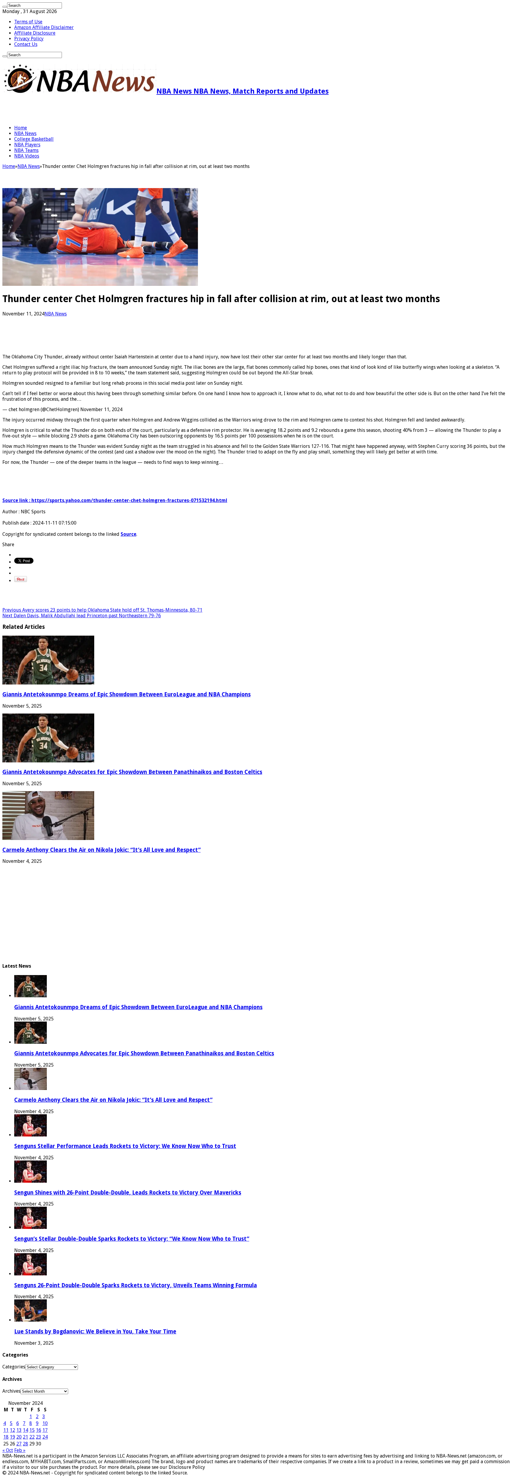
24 (45, 1437)
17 (45, 1430)
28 (25, 1444)
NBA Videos (26, 156)
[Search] (4, 7)
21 (25, 1437)
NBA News (25, 133)
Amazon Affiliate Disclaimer (44, 27)
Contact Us (25, 44)
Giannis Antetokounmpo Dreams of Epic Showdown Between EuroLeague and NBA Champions (126, 694)
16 (38, 1430)
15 (32, 1430)
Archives (11, 1391)
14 (25, 1430)
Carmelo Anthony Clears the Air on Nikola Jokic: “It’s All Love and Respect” (101, 850)
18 (6, 1437)
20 (19, 1437)
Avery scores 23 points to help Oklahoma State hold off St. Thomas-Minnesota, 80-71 (102, 610)
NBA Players (27, 145)
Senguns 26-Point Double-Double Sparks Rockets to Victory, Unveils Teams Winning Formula (135, 1285)
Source (128, 534)
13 (19, 1430)
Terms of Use (28, 22)
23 (38, 1437)
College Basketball (34, 139)
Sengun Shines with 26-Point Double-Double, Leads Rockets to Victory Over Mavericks (127, 1193)
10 (45, 1423)
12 (12, 1430)
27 (19, 1444)
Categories (13, 1367)
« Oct (7, 1450)
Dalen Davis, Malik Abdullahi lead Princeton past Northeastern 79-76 (81, 615)
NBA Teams (26, 150)
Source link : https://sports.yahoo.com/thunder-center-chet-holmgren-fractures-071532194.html (114, 500)
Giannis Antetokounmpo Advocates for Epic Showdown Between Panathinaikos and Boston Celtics (132, 772)
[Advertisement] (71, 110)
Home (20, 128)
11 (6, 1430)
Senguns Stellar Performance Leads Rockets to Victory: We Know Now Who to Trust (125, 1146)
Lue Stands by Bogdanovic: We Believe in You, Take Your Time (95, 1331)
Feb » (19, 1450)
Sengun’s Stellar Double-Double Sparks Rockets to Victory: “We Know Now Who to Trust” (131, 1239)
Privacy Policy (29, 38)
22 (32, 1437)
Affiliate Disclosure (34, 33)
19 (12, 1437)
